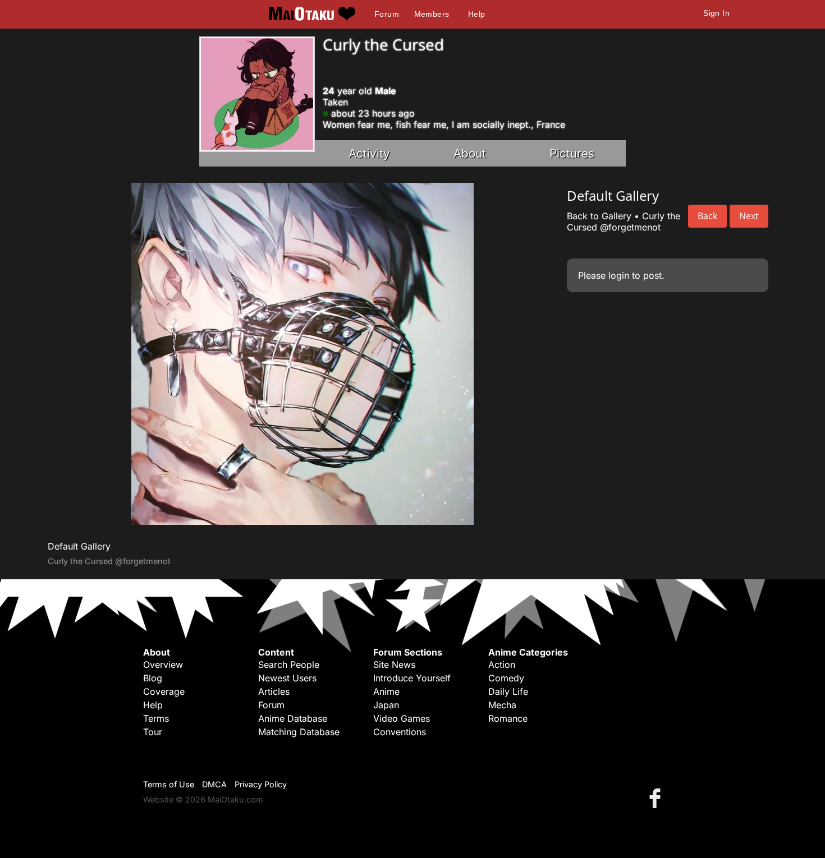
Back (707, 216)
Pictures (571, 153)
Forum (386, 14)
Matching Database (299, 731)
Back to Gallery (599, 216)
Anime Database (292, 718)
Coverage (164, 691)
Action (501, 664)
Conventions (399, 731)
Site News (394, 664)
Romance (508, 718)
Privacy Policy (261, 784)
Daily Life (508, 691)
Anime (386, 691)
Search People (288, 664)
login (618, 275)
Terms (156, 718)
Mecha (502, 705)
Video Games (401, 718)
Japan (386, 705)
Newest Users (287, 678)
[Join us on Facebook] (657, 797)
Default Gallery (79, 546)
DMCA (214, 784)
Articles (274, 691)
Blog (152, 678)
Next (749, 216)
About (469, 153)
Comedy (506, 678)
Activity (369, 153)
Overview (163, 664)
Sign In (716, 12)
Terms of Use (168, 784)
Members (432, 14)
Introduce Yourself (412, 678)
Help (476, 14)
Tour (152, 731)
